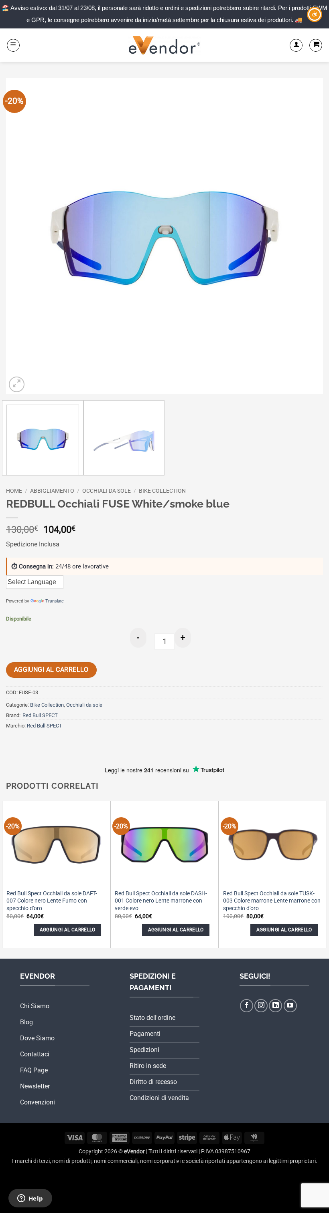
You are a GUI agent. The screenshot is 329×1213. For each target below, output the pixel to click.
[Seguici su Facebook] (246, 1005)
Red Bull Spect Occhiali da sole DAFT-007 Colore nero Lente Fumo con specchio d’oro (51, 901)
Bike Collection (162, 491)
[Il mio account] (296, 45)
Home (14, 491)
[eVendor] (164, 45)
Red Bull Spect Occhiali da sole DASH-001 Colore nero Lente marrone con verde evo (161, 901)
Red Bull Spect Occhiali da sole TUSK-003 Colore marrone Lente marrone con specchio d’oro (272, 901)
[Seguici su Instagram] (261, 1005)
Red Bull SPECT (40, 715)
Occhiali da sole (106, 491)
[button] (13, 45)
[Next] (306, 236)
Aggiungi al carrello (51, 669)
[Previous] (22, 236)
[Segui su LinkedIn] (275, 1005)
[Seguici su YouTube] (290, 1005)
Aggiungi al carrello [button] (67, 930)
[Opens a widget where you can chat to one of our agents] (30, 1199)
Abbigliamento (52, 491)
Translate (54, 600)
